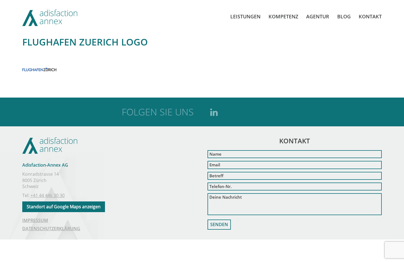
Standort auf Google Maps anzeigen (64, 207)
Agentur (317, 16)
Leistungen (245, 16)
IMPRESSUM (35, 220)
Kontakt (370, 16)
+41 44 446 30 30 (48, 195)
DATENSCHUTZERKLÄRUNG (51, 229)
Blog (344, 16)
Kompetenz (283, 16)
